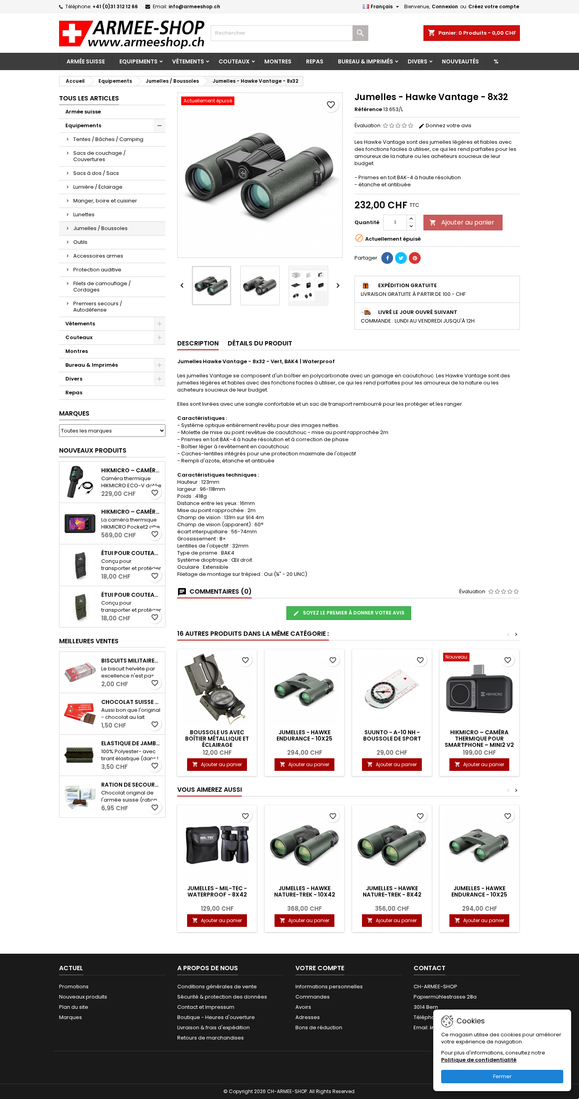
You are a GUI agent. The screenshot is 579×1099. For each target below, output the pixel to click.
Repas (314, 61)
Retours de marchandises (210, 1037)
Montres (277, 61)
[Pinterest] (415, 258)
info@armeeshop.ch (194, 6)
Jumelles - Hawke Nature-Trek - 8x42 (392, 891)
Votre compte (319, 968)
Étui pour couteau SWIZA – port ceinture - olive (131, 595)
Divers (417, 61)
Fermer (502, 1076)
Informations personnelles (329, 986)
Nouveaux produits (92, 450)
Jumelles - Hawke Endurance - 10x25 (304, 735)
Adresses (307, 1017)
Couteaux (234, 61)
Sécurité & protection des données (222, 997)
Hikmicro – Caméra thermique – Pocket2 (131, 512)
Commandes (312, 997)
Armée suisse (86, 61)
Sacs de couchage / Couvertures (99, 156)
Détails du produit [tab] (260, 343)
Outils (80, 242)
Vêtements (188, 61)
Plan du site (73, 1007)
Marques (74, 413)
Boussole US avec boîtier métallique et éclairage (217, 738)
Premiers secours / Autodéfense (97, 307)
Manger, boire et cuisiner (105, 200)
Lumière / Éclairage (97, 187)
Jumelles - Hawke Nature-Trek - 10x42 (304, 891)
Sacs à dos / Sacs (96, 173)
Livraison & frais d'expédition (213, 1027)
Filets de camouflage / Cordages (102, 286)
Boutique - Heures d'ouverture (216, 1017)
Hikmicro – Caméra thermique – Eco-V (131, 470)
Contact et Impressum (205, 1007)
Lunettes (84, 214)
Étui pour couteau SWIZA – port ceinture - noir (131, 553)
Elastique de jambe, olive (131, 743)
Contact (429, 968)
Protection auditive (97, 269)
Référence (368, 109)
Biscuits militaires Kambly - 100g (131, 660)
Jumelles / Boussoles (100, 228)
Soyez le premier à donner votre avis (353, 612)
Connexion (445, 6)
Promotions (74, 986)
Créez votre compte (493, 6)
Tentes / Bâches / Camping (108, 139)
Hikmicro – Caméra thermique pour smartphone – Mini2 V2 (479, 738)
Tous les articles (89, 98)
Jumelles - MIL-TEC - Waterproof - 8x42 (217, 891)
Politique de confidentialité (478, 1060)
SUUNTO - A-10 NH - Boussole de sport (392, 735)
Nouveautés (460, 61)
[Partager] (387, 258)
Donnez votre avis (448, 125)
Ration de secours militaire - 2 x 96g (131, 785)
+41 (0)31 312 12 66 (115, 6)
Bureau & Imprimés (365, 61)
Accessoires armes (98, 256)
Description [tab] (198, 343)
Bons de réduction (318, 1027)
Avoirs (303, 1007)
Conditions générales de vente (217, 986)
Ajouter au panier (461, 222)
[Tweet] (401, 258)
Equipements (138, 61)
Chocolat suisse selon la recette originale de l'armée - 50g (131, 702)
